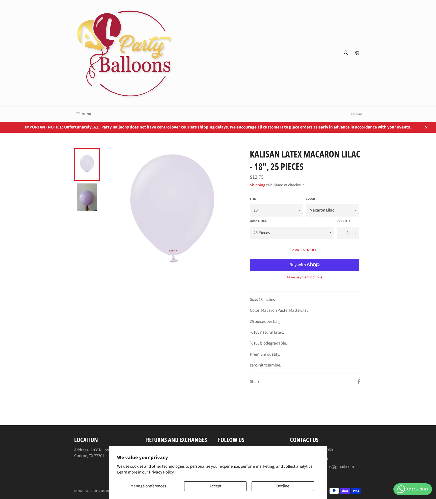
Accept (215, 486)
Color (310, 199)
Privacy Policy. (162, 472)
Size (253, 199)
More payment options (304, 277)
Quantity (343, 221)
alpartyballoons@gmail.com (329, 467)
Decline (282, 486)
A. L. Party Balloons (99, 490)
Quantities (258, 221)
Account (356, 114)
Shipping (257, 185)
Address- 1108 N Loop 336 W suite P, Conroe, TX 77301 (104, 453)
